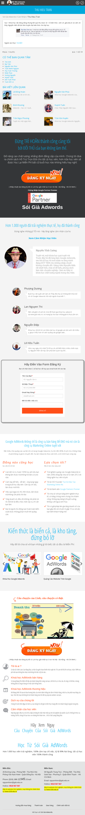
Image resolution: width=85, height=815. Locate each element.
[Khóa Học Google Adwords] (22, 563)
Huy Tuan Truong (11, 71)
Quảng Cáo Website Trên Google (57, 579)
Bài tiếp (77, 52)
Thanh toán (38, 805)
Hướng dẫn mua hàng (23, 805)
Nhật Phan (8, 73)
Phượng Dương (33, 288)
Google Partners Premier (70, 489)
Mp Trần (8, 64)
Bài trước (9, 52)
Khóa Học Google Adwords (14, 579)
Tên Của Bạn (27, 376)
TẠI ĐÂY (19, 43)
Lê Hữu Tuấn (31, 343)
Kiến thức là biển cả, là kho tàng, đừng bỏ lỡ (42, 534)
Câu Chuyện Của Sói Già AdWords (42, 730)
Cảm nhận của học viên (23, 709)
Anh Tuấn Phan (10, 80)
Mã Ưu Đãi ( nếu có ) (30, 401)
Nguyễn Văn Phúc (11, 66)
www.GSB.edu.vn (11, 791)
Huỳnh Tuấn (9, 77)
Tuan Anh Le (9, 82)
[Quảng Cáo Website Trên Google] (63, 563)
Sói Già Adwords (9, 17)
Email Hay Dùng (28, 392)
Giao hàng (49, 805)
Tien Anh (8, 62)
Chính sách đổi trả (63, 805)
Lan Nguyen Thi (33, 306)
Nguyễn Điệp (31, 324)
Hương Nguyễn (10, 75)
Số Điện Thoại (28, 384)
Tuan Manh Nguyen (12, 68)
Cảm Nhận (21, 17)
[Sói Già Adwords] (16, 2)
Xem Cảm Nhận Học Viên (42, 238)
